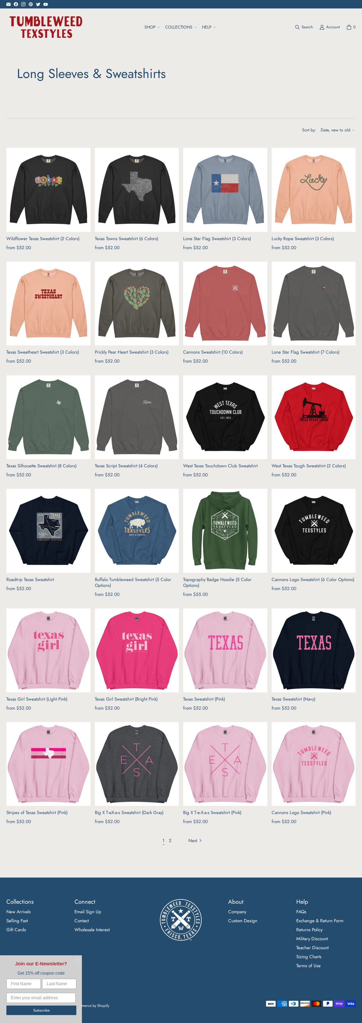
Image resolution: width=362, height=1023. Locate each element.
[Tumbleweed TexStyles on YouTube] (45, 4)
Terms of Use (308, 965)
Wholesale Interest (92, 929)
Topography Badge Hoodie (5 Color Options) (217, 582)
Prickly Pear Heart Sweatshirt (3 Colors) (132, 352)
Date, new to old (335, 130)
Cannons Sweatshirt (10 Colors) (213, 352)
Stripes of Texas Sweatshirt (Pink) (37, 812)
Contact (81, 920)
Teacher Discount (312, 947)
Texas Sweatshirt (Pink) (204, 699)
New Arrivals (18, 911)
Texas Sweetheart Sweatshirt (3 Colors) (42, 352)
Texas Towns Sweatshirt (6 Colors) (126, 238)
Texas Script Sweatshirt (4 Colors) (126, 466)
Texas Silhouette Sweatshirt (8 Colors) (41, 466)
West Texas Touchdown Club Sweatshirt (220, 466)
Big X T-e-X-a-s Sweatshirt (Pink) (212, 812)
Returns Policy (309, 929)
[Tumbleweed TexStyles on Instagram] (23, 4)
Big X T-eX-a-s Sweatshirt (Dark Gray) (129, 812)
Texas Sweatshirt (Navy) (293, 699)
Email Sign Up (87, 911)
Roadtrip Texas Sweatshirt (30, 579)
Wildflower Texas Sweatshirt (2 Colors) (43, 238)
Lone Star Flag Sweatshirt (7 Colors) (305, 352)
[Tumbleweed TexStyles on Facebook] (16, 4)
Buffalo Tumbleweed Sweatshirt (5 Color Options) (133, 582)
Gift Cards (16, 929)
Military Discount (312, 938)
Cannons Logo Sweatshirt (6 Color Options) (313, 579)
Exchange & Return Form (319, 920)
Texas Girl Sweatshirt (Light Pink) (36, 699)
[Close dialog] (77, 960)
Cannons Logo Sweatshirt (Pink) (301, 812)
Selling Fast (17, 920)
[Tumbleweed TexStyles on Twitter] (38, 4)
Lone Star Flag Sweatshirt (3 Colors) (217, 238)
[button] (151, 27)
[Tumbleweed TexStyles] (45, 27)
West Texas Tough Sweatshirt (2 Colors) (309, 466)
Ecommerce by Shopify (91, 1005)
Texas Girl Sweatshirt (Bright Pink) (126, 699)
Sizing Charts (308, 956)
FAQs (301, 911)
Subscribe (41, 1010)
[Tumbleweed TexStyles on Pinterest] (30, 4)
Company (237, 911)
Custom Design (242, 920)
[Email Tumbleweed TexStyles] (8, 4)
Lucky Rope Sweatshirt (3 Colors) (303, 238)
